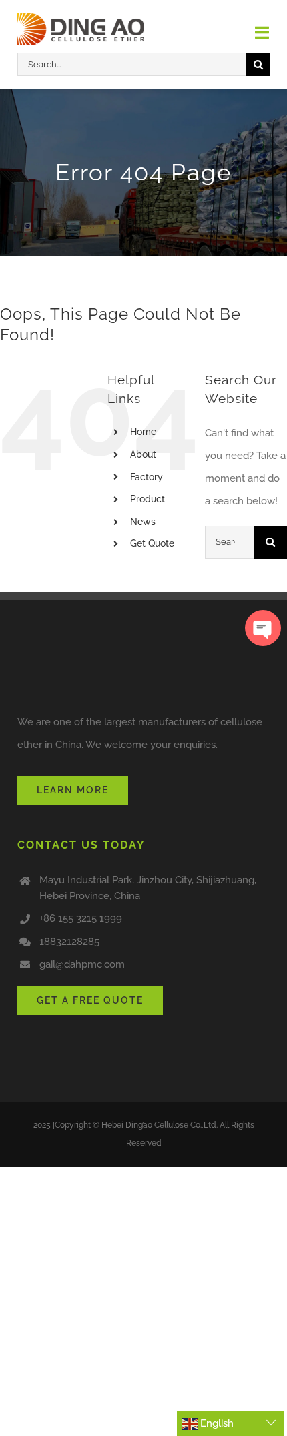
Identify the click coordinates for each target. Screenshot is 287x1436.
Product (147, 499)
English (216, 1423)
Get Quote (152, 543)
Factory (146, 477)
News (143, 521)
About (143, 454)
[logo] (80, 18)
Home (143, 431)
